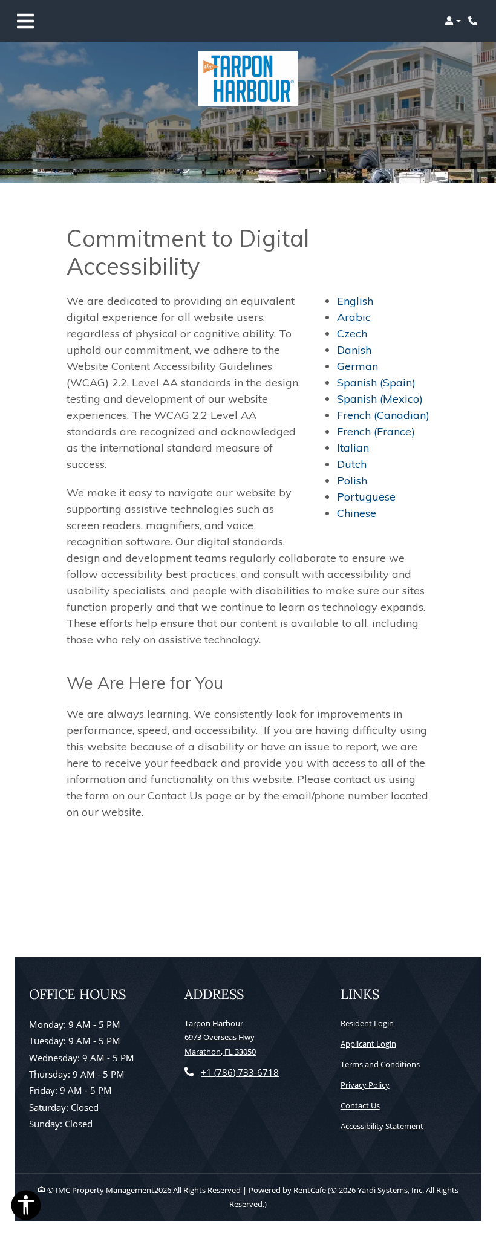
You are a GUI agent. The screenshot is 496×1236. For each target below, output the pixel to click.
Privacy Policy (365, 1084)
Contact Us (360, 1105)
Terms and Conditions (380, 1064)
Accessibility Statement (382, 1125)
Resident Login (367, 1023)
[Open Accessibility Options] (26, 1207)
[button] (452, 21)
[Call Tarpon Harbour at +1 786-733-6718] (474, 21)
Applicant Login (368, 1043)
